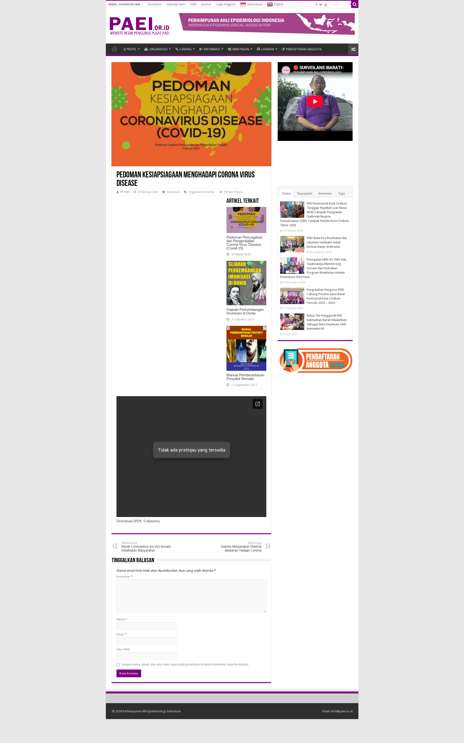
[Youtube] (326, 4)
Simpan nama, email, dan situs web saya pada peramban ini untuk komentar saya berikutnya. (185, 664)
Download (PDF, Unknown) (138, 520)
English (278, 4)
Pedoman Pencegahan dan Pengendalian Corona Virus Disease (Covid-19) (244, 242)
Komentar (124, 576)
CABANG (186, 49)
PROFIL (132, 49)
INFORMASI (212, 49)
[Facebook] (316, 4)
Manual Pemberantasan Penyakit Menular (245, 377)
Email (121, 634)
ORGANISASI (159, 49)
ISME (193, 4)
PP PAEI (124, 192)
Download (173, 192)
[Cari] (354, 4)
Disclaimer (155, 4)
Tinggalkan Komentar (201, 192)
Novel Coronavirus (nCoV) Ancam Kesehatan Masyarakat (146, 546)
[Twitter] (321, 4)
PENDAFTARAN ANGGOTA (304, 49)
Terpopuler (304, 193)
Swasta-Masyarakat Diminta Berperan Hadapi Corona (241, 546)
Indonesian (254, 4)
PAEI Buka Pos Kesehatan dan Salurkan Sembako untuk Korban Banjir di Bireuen (327, 242)
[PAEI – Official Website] (139, 25)
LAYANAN (267, 49)
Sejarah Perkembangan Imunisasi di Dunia (245, 311)
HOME (114, 49)
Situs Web (123, 649)
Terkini (286, 193)
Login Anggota (225, 4)
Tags (341, 193)
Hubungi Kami (176, 4)
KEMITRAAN (240, 49)
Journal (206, 4)
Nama (121, 619)
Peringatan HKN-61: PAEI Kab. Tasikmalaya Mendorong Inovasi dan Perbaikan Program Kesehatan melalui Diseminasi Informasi (313, 268)
